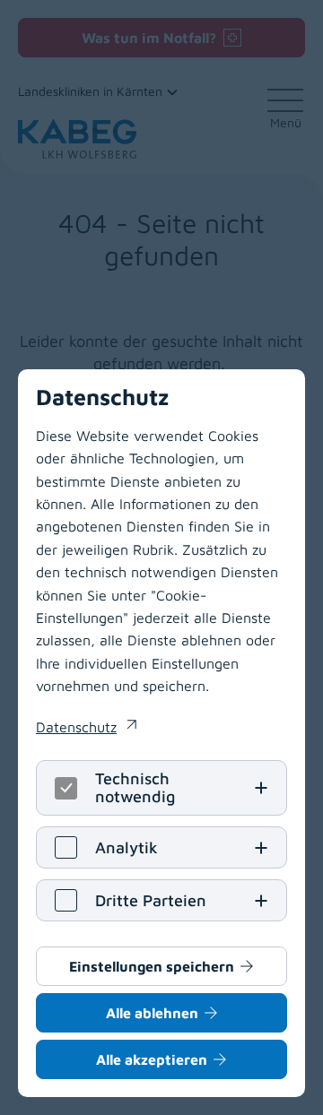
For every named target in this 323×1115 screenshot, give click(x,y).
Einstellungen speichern (151, 966)
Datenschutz (86, 729)
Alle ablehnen (152, 1013)
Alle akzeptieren (151, 1059)
